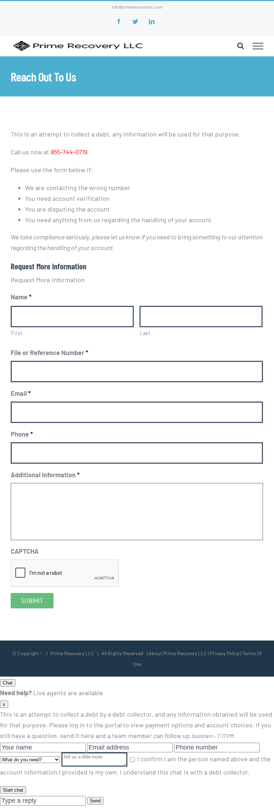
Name (21, 297)
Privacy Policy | (225, 653)
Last (145, 333)
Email (21, 393)
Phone (22, 434)
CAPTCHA (25, 551)
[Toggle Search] (240, 45)
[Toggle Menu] (258, 46)
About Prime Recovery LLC (177, 653)
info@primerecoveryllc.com (137, 6)
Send (95, 800)
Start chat (13, 790)
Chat (7, 683)
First (16, 333)
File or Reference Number (49, 353)
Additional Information (45, 475)
